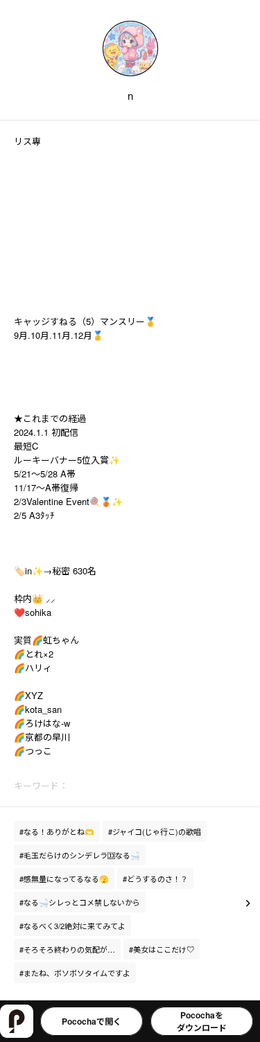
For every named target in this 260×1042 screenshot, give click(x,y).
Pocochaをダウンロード (202, 1021)
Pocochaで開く (91, 1021)
